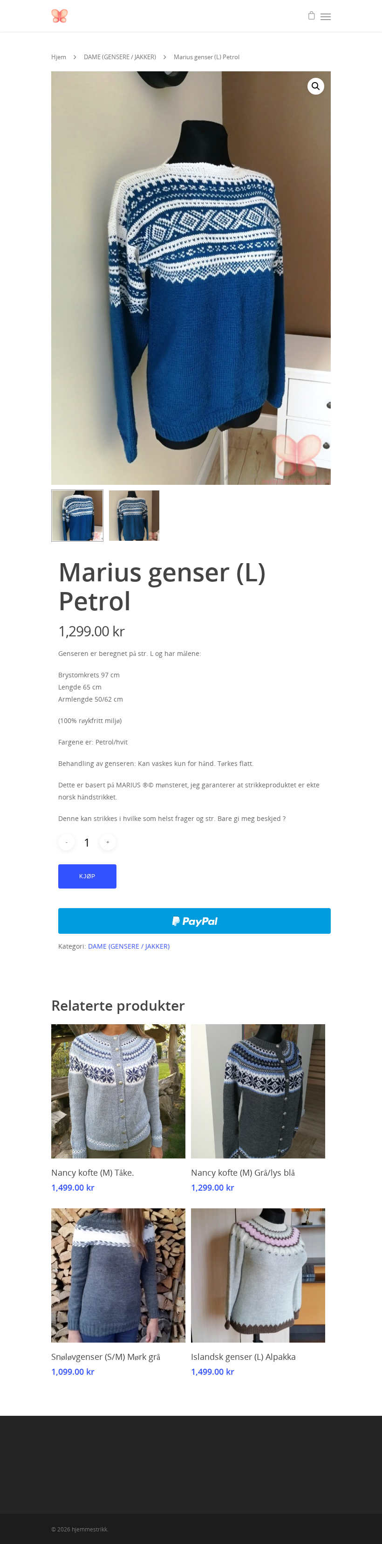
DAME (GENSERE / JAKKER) (120, 57)
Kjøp (87, 876)
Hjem (58, 57)
